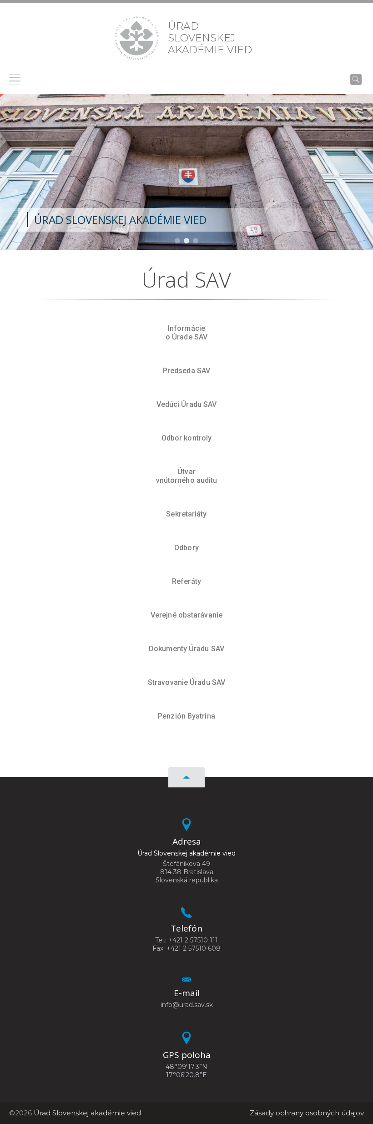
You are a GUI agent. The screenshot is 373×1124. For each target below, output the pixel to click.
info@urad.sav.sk (187, 1005)
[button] (177, 240)
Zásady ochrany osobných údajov (307, 1113)
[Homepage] (137, 38)
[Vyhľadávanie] (356, 79)
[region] (186, 172)
